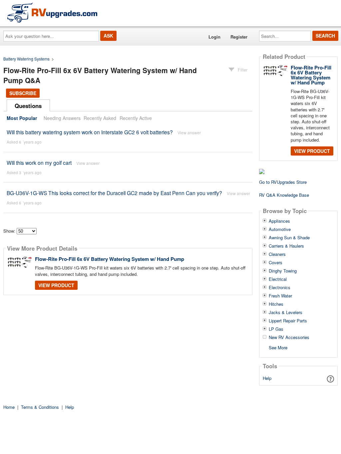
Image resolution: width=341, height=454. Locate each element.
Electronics (279, 287)
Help (267, 378)
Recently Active (136, 118)
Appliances (279, 221)
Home (9, 407)
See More (278, 347)
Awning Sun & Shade (289, 237)
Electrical (278, 279)
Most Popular (22, 118)
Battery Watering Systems (26, 58)
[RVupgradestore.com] (52, 12)
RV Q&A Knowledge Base (284, 195)
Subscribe (22, 93)
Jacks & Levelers (285, 312)
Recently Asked (100, 118)
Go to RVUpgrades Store (283, 182)
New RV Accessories (289, 337)
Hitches (276, 304)
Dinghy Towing (283, 271)
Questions (28, 106)
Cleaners (277, 254)
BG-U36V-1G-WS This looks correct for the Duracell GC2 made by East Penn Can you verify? (114, 192)
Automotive (280, 229)
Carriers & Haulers (286, 246)
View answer (189, 132)
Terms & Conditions (40, 407)
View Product (56, 285)
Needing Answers (62, 118)
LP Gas (276, 329)
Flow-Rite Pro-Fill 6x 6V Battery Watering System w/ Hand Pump (109, 259)
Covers (275, 262)
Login (214, 37)
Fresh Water (280, 295)
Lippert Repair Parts (288, 320)
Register (238, 37)
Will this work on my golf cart (39, 162)
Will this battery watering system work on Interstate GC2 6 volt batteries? (90, 132)
